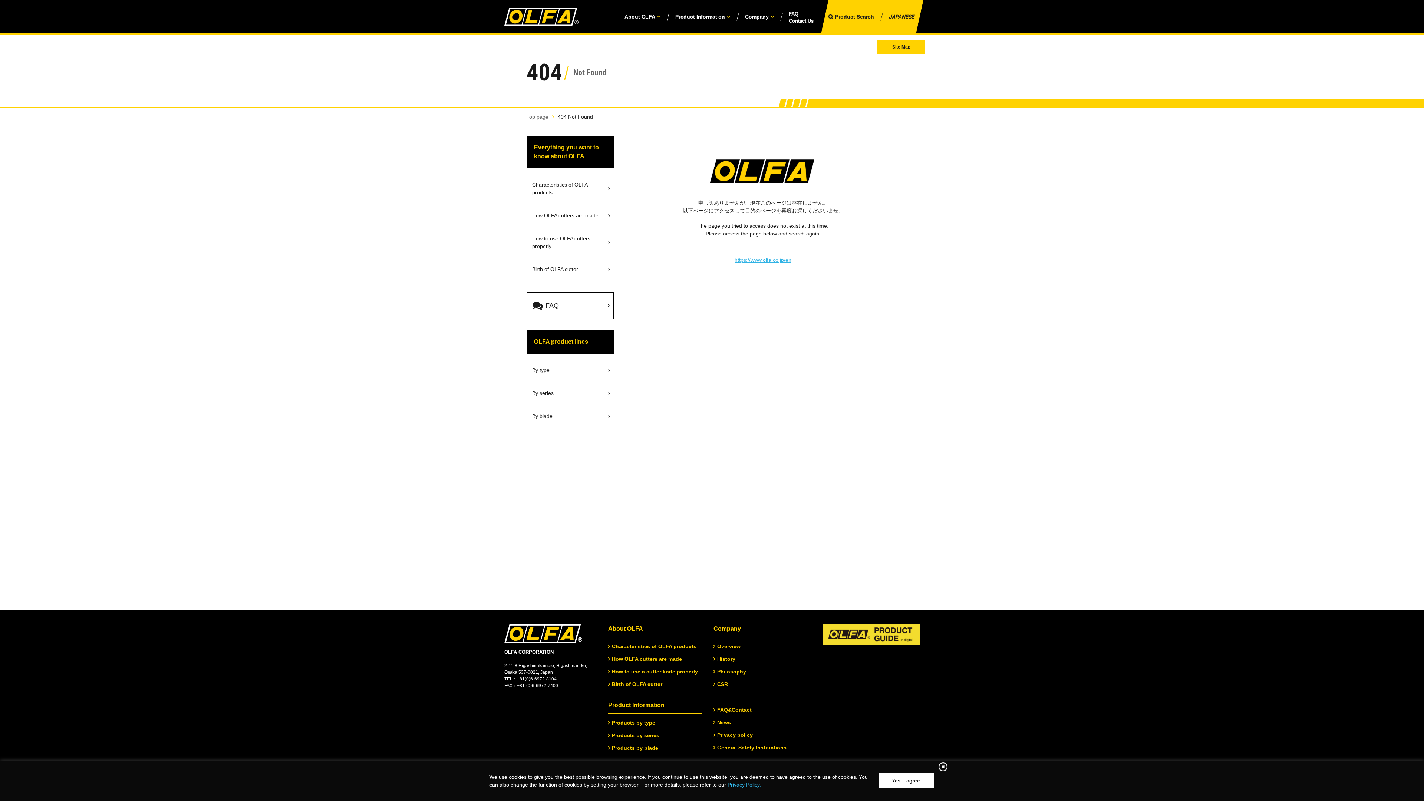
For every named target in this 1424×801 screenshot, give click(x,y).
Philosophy (731, 672)
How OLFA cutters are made (647, 659)
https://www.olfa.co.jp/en (763, 260)
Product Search (854, 17)
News (724, 722)
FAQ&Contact (734, 710)
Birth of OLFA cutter (637, 684)
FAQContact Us (801, 17)
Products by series (635, 735)
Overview (729, 646)
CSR (722, 684)
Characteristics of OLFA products (654, 646)
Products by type (633, 723)
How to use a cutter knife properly (655, 672)
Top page (537, 117)
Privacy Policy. (744, 785)
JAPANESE (901, 17)
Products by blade (635, 748)
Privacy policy (735, 735)
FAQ (552, 305)
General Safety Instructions (752, 748)
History (726, 659)
